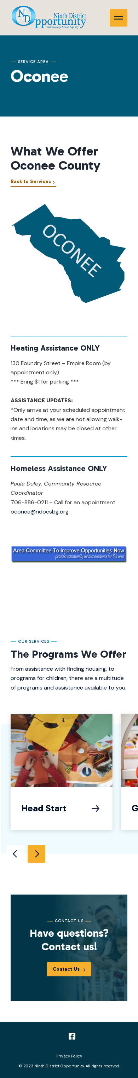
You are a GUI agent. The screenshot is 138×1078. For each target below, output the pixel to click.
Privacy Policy (69, 1056)
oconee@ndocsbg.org (40, 511)
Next (36, 854)
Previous (15, 854)
